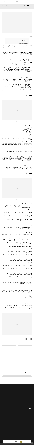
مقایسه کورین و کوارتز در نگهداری (23, 43)
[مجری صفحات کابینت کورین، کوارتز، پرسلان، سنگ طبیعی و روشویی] (4, 1)
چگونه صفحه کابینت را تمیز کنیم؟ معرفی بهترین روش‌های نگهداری (17, 394)
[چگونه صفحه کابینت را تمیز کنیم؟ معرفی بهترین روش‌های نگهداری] (17, 391)
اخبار (28, 374)
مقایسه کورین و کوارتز (29, 95)
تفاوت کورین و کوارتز (24, 40)
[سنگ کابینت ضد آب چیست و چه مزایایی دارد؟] (17, 399)
